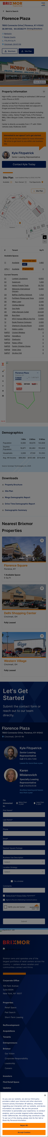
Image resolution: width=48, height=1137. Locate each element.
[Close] (45, 1095)
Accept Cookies (24, 1132)
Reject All (24, 1125)
